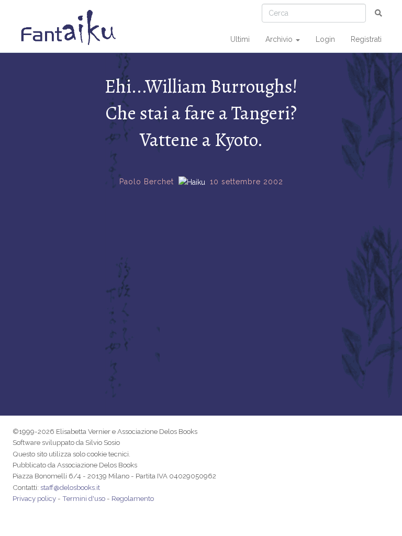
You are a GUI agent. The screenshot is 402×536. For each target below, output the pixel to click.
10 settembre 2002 (246, 181)
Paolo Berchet (146, 181)
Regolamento (132, 498)
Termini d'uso (83, 498)
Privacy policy (34, 498)
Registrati (366, 39)
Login (325, 39)
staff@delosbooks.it (70, 487)
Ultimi (240, 39)
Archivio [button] (280, 39)
